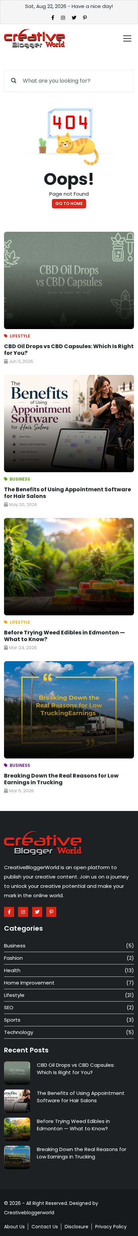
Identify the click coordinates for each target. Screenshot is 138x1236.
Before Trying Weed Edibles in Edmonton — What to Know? (64, 636)
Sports (12, 1019)
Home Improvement (29, 982)
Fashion (13, 957)
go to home (69, 203)
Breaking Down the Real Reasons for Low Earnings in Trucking (61, 779)
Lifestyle (20, 336)
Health (12, 970)
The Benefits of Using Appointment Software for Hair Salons (67, 493)
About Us (14, 1226)
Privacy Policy (111, 1226)
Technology (18, 1032)
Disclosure (76, 1226)
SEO (8, 1007)
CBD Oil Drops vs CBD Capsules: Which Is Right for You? (69, 349)
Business (20, 479)
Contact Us (44, 1226)
